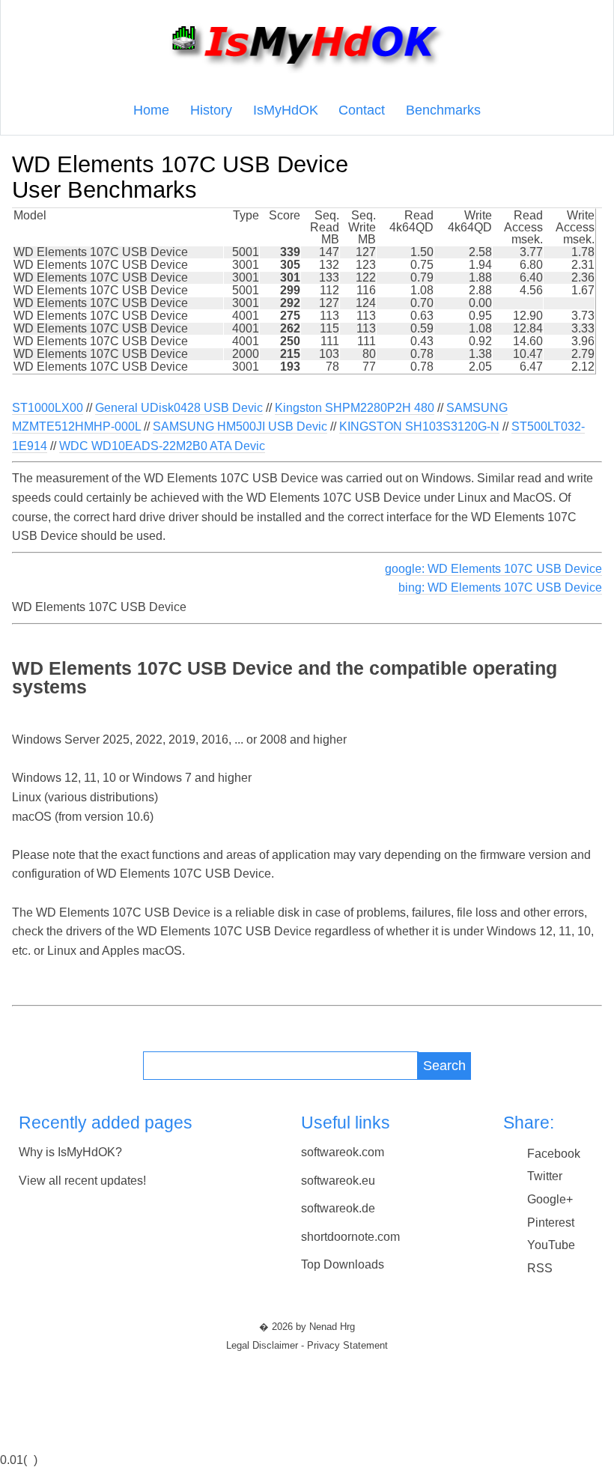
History (211, 110)
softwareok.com (342, 1152)
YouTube (551, 1245)
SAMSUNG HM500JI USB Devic (240, 426)
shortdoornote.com (350, 1236)
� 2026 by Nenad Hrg (307, 1327)
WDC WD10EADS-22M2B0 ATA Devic (162, 446)
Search (444, 1065)
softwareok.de (338, 1208)
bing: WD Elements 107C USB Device (500, 587)
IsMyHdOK (285, 110)
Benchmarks (443, 110)
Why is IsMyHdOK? (70, 1152)
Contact (361, 110)
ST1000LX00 (47, 407)
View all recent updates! (82, 1180)
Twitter (544, 1176)
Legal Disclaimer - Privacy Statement (307, 1345)
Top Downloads (342, 1264)
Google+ (550, 1199)
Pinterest (550, 1222)
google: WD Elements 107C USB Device (493, 568)
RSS (540, 1268)
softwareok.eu (338, 1180)
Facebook (553, 1153)
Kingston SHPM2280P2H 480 (354, 407)
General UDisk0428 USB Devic (179, 407)
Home (151, 110)
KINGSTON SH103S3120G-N (419, 426)
